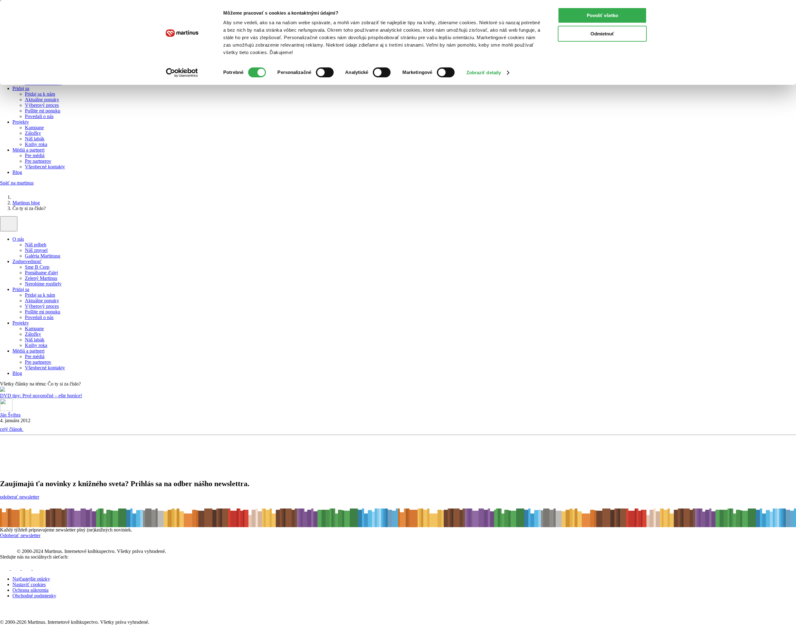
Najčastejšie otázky (31, 579)
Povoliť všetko (602, 15)
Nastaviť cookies (29, 584)
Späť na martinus (17, 182)
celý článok (12, 429)
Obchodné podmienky (34, 595)
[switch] (325, 72)
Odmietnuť (602, 33)
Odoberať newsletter (20, 535)
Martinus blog (26, 202)
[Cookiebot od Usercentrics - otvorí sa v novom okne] (182, 72)
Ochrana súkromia (30, 590)
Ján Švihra (10, 414)
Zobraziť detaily (483, 72)
